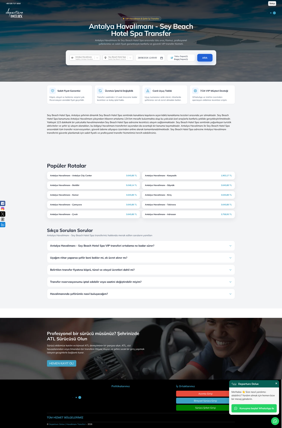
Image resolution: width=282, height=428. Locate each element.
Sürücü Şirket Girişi (205, 407)
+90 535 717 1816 (13, 3)
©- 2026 (69, 424)
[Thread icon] (3, 219)
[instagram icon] (3, 209)
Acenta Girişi (205, 393)
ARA (204, 57)
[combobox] (107, 57)
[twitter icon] (3, 214)
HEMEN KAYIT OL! (61, 363)
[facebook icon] (3, 203)
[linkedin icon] (3, 225)
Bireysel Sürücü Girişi (205, 400)
